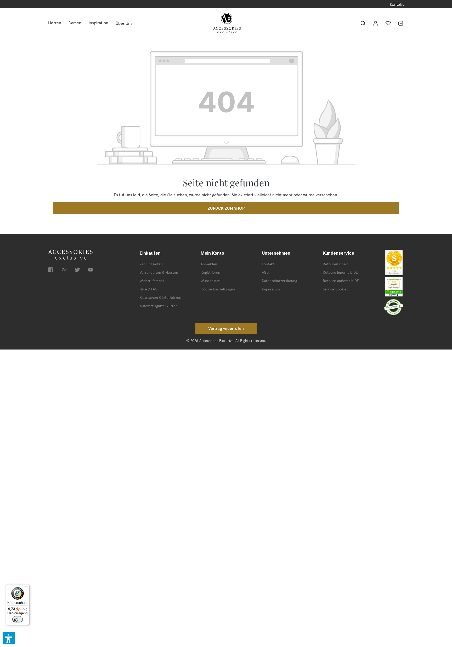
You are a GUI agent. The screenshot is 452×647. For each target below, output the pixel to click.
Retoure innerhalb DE (340, 272)
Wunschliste (210, 280)
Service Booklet (335, 289)
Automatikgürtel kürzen (159, 306)
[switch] (17, 619)
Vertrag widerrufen (226, 328)
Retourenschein (336, 264)
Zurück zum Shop (226, 208)
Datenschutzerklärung (279, 280)
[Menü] (26, 587)
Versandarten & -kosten (159, 272)
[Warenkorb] (401, 23)
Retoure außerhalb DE (341, 280)
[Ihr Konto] (375, 23)
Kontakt (397, 4)
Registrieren (210, 272)
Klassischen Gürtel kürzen (160, 297)
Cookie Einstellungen (218, 289)
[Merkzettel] (388, 23)
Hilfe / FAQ (148, 289)
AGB (265, 272)
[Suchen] (363, 23)
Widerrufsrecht (152, 280)
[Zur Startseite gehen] (227, 23)
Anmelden (209, 264)
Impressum (271, 289)
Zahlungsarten (151, 264)
